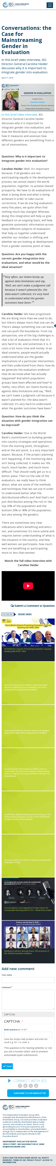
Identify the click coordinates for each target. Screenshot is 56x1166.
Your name (7, 975)
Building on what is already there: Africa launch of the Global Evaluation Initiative (26, 952)
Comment (6, 987)
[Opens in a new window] (20, 1086)
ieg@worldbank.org (14, 1146)
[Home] (16, 5)
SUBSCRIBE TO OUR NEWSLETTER (30, 1093)
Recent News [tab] (25, 614)
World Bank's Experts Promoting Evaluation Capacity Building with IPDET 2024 (28, 650)
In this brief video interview (19, 114)
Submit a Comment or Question (34, 605)
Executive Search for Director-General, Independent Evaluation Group (27, 861)
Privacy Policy (34, 1160)
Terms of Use (19, 1160)
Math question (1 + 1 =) (14, 1029)
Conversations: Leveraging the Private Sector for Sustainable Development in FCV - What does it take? (28, 909)
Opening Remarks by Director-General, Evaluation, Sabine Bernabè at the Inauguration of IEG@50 (27, 731)
